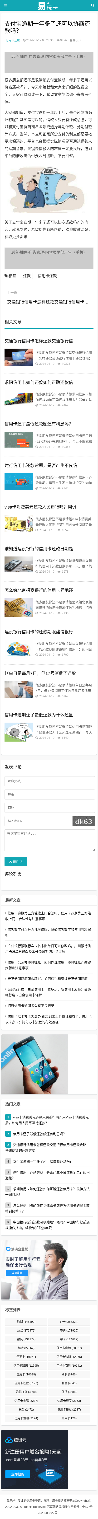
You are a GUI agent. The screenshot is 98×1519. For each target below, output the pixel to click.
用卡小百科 (69, 1365)
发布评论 (16, 861)
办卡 (69, 1321)
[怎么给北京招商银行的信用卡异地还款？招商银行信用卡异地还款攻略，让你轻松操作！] (19, 607)
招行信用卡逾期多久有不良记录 (31, 1006)
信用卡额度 (69, 1400)
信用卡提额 (69, 1409)
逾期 (26, 1321)
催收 (69, 1374)
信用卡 (26, 1374)
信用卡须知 (26, 1418)
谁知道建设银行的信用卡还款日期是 (39, 549)
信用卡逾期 (69, 1357)
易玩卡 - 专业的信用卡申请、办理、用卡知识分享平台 (41, 1500)
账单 (69, 1418)
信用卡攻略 (26, 1400)
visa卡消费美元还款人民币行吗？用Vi (40, 507)
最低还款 (26, 1392)
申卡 (69, 1339)
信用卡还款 (13, 40)
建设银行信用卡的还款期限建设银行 (39, 632)
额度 (26, 1339)
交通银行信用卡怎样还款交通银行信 (39, 341)
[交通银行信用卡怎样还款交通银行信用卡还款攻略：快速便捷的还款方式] (19, 358)
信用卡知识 (26, 1365)
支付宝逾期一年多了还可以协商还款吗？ (43, 1161)
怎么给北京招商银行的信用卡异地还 (39, 590)
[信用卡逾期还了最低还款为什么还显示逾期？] (19, 732)
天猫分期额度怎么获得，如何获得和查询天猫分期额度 (48, 979)
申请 (69, 1330)
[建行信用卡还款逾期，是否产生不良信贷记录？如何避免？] (19, 482)
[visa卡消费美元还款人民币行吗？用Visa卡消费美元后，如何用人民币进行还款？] (19, 524)
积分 (26, 1409)
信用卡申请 (69, 1348)
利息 (69, 1383)
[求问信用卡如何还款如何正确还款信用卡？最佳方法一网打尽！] (19, 399)
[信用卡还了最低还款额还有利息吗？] (19, 441)
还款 (27, 276)
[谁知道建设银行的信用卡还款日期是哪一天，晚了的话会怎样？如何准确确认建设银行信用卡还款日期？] (19, 565)
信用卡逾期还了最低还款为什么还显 (39, 715)
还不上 (26, 1357)
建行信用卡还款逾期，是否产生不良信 (41, 465)
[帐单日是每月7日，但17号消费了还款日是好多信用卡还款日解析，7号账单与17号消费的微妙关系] (19, 690)
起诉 (26, 1348)
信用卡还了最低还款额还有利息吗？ (39, 424)
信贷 (69, 1392)
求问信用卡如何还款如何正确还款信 (39, 382)
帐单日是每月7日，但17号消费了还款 (40, 673)
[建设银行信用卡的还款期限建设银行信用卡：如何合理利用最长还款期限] (19, 649)
